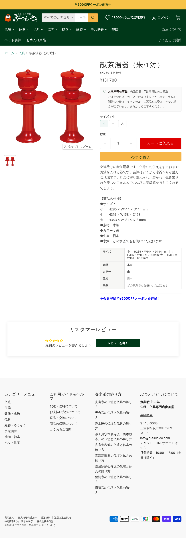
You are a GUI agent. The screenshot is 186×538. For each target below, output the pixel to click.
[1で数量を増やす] (131, 143)
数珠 (65, 29)
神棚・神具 (12, 437)
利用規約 (9, 517)
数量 (103, 134)
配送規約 (45, 517)
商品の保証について (64, 423)
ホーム (9, 53)
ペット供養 (13, 40)
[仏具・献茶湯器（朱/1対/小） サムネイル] (10, 161)
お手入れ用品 (36, 40)
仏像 (22, 29)
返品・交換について (64, 418)
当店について (171, 29)
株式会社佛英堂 (45, 521)
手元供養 (98, 29)
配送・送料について (64, 406)
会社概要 (146, 415)
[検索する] (93, 17)
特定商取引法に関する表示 (19, 521)
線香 (80, 29)
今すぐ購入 (140, 157)
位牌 (51, 29)
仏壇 (8, 29)
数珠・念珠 (12, 413)
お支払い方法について (65, 412)
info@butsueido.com (155, 438)
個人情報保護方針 (27, 517)
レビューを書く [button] (118, 343)
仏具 (37, 29)
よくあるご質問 (170, 40)
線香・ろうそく (15, 425)
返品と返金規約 (62, 517)
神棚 (115, 29)
